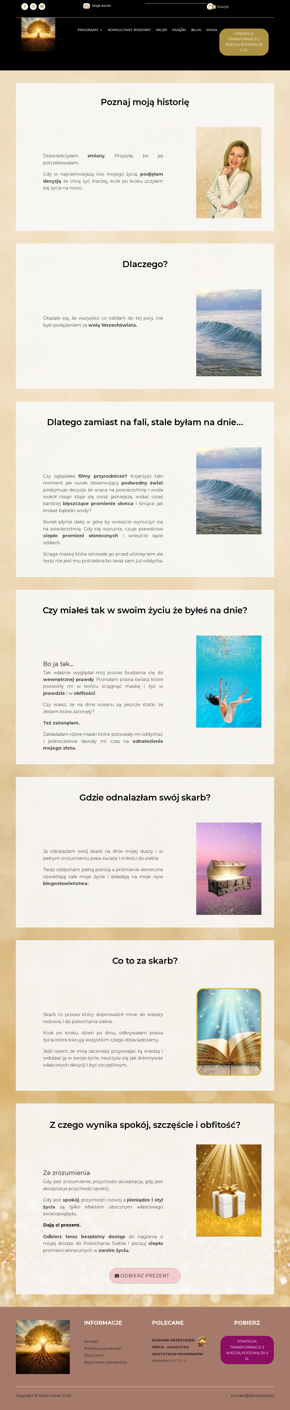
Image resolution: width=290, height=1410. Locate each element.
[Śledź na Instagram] (33, 6)
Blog (196, 30)
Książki (179, 30)
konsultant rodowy (129, 30)
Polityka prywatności (103, 1348)
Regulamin (94, 1355)
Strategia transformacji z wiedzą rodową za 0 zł (244, 42)
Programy (87, 30)
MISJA (211, 30)
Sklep (161, 30)
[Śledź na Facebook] (24, 6)
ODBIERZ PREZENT (145, 1275)
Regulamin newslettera (105, 1362)
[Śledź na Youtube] (42, 6)
